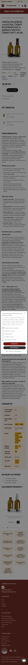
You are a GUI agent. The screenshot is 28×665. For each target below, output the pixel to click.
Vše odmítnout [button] (14, 347)
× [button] (24, 312)
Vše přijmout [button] (14, 343)
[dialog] (14, 332)
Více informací (18, 324)
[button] (14, 351)
